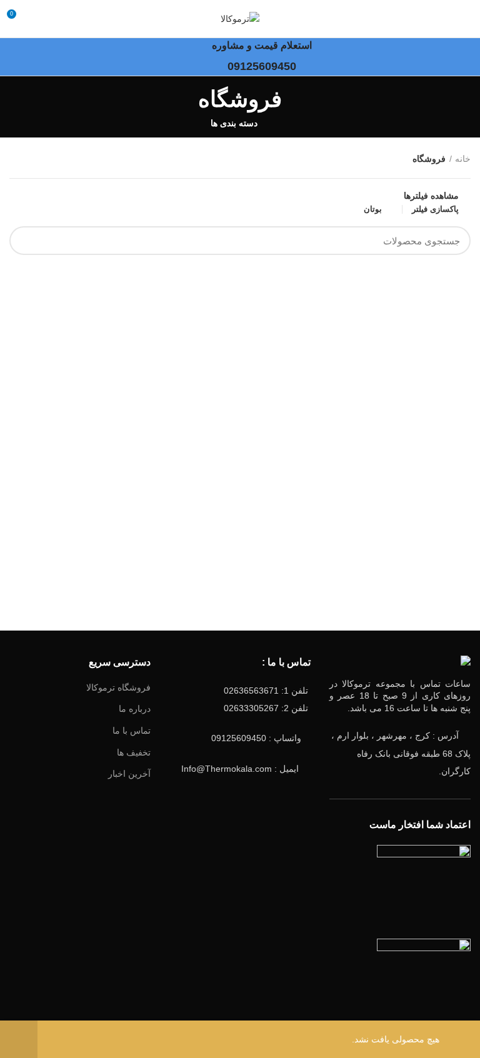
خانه (463, 159)
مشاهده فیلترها (431, 195)
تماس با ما (131, 731)
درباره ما (135, 709)
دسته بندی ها (234, 123)
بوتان (373, 209)
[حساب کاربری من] (40, 18)
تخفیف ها (134, 752)
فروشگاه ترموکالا (118, 687)
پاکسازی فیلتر (435, 209)
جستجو (26, 240)
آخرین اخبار (129, 774)
